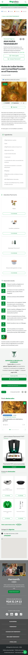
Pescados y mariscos (7, 415)
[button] (25, 2)
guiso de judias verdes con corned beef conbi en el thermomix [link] (14, 7)
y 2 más (14, 415)
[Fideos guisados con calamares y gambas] (14, 408)
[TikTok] (21, 614)
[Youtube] (11, 614)
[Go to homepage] (14, 2)
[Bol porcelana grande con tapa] (14, 262)
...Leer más (21, 52)
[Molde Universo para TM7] (7, 504)
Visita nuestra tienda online (13, 4)
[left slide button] (2, 429)
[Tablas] (14, 202)
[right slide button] (25, 429)
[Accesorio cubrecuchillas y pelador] (7, 482)
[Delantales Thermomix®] (14, 242)
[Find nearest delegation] (2, 2)
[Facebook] (6, 614)
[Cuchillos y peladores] (14, 222)
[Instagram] (16, 614)
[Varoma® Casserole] (21, 482)
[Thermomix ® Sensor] (21, 504)
